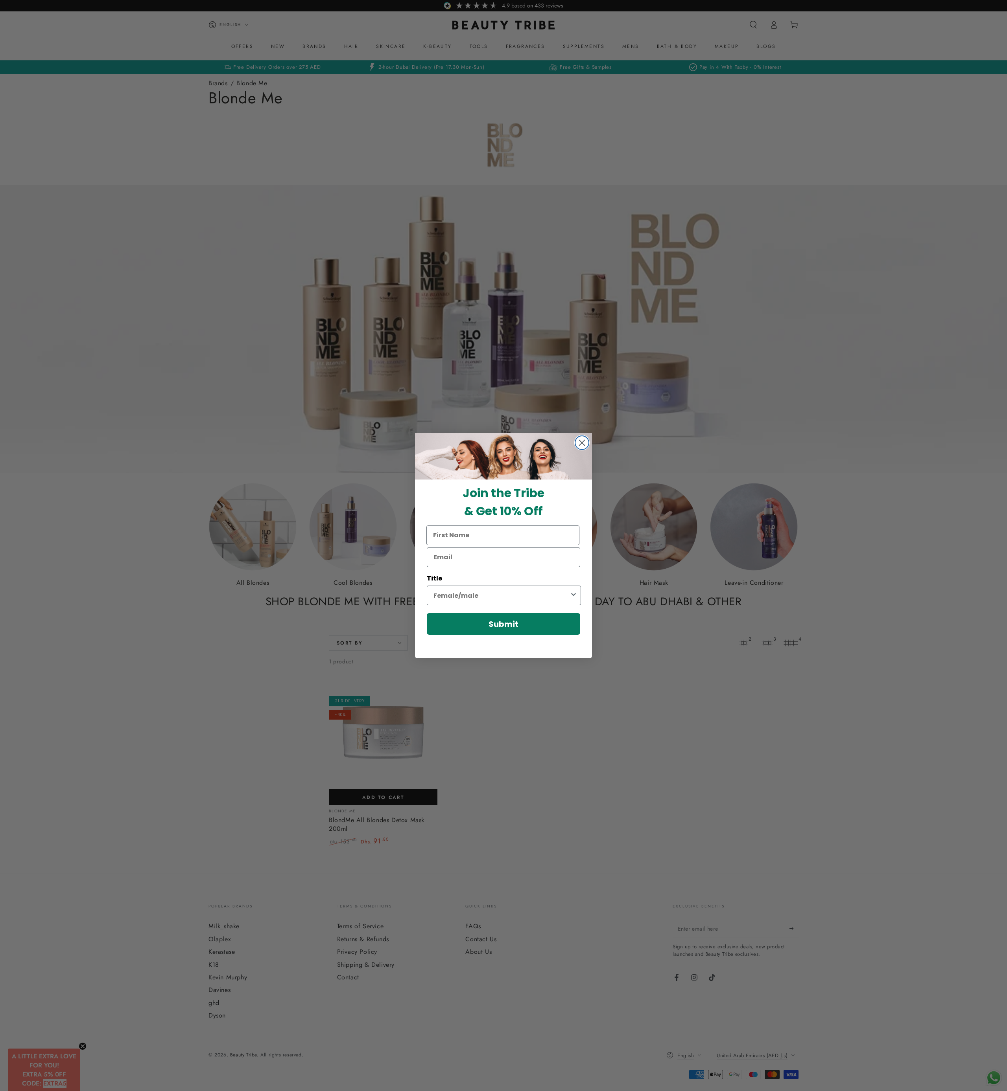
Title (434, 578)
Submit (503, 624)
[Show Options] (573, 595)
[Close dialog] (582, 443)
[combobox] (501, 595)
